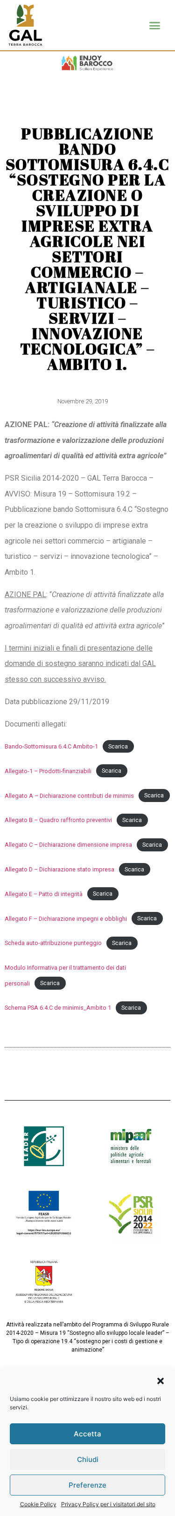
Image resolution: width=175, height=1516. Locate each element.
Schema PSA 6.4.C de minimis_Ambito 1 (58, 1007)
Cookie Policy (38, 1504)
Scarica (118, 746)
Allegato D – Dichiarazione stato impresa (59, 869)
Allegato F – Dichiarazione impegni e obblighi (66, 918)
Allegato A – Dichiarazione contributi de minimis (69, 795)
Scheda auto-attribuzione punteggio (53, 942)
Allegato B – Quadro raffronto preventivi (58, 819)
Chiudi (87, 1459)
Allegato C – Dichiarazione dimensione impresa (68, 844)
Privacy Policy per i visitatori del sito (108, 1504)
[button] (160, 1381)
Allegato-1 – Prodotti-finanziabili (48, 771)
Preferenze (87, 1485)
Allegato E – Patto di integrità (44, 894)
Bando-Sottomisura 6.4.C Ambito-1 (51, 746)
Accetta (87, 1433)
